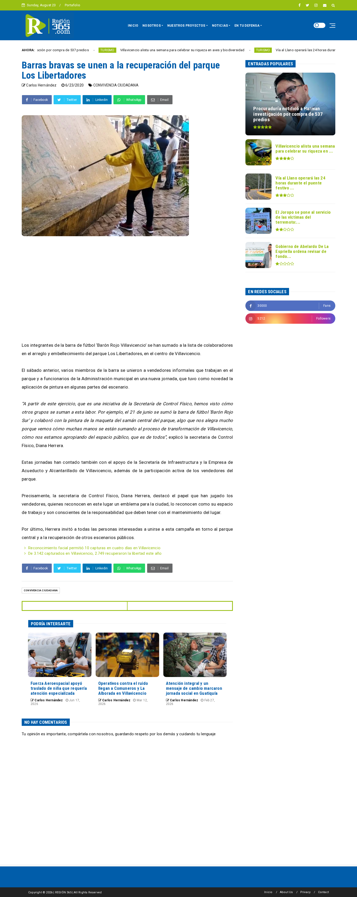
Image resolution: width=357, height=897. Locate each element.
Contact (323, 892)
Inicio (268, 892)
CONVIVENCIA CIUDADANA (116, 85)
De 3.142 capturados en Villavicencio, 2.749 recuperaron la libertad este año (95, 553)
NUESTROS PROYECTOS (186, 25)
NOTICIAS (220, 25)
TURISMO (77, 50)
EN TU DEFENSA (247, 25)
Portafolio (72, 5)
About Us (286, 892)
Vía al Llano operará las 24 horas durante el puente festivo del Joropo (299, 50)
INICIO (133, 25)
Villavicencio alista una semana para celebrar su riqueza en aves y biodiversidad (152, 50)
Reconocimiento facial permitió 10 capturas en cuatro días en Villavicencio (94, 548)
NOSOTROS (151, 25)
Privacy (305, 892)
